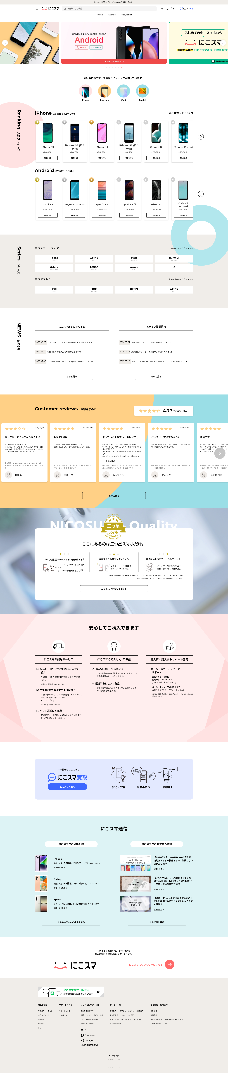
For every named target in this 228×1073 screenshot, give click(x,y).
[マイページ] (162, 9)
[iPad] (123, 91)
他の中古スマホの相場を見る (71, 922)
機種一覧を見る (59, 868)
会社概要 (154, 1011)
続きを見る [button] (110, 461)
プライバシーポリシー (159, 1024)
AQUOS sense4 (183, 204)
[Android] (104, 91)
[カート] (172, 9)
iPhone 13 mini (183, 147)
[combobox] (111, 8)
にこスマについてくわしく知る (146, 964)
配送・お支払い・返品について (92, 1015)
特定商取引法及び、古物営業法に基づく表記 (167, 1019)
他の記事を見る (156, 922)
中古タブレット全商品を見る (180, 279)
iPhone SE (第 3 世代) (75, 147)
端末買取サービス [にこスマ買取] (122, 1015)
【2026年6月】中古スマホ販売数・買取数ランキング (70, 361)
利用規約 (154, 1015)
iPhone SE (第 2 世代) (129, 147)
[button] (201, 137)
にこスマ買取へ (67, 787)
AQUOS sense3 (75, 204)
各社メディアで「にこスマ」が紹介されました (151, 342)
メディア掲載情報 (87, 1024)
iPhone (41, 1019)
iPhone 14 (102, 147)
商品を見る (47, 158)
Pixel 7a (156, 204)
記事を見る (158, 869)
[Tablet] (142, 91)
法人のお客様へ (115, 1024)
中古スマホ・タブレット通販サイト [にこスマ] (127, 1011)
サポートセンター (65, 1011)
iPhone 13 (48, 147)
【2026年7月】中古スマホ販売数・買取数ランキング (71, 342)
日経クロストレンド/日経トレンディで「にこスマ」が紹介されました (161, 361)
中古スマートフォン (45, 1011)
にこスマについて (87, 1011)
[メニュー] (37, 9)
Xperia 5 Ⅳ (129, 204)
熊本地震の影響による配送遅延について (64, 352)
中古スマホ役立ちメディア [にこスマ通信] (125, 1019)
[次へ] (219, 453)
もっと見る (71, 376)
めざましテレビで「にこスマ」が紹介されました (152, 352)
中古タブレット (43, 1015)
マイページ (63, 1015)
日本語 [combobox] (110, 1059)
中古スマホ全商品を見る (182, 248)
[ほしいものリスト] (167, 9)
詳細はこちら (118, 669)
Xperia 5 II (102, 204)
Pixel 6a (48, 204)
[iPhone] (85, 91)
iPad (40, 1028)
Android (41, 1024)
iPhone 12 (156, 147)
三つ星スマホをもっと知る (114, 589)
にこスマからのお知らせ (90, 1019)
